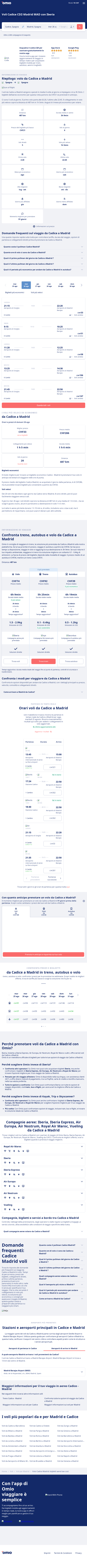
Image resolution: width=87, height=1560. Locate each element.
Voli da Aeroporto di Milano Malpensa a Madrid (22, 1461)
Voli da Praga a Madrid (11, 1456)
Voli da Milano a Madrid (12, 1431)
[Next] (81, 285)
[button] (52, 26)
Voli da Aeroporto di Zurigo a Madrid (45, 1451)
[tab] (15, 292)
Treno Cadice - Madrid (12, 1398)
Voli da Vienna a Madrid (12, 1451)
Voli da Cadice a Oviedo (40, 1426)
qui (68, 887)
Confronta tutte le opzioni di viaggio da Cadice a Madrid (64, 1399)
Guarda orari (22, 464)
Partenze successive (52, 878)
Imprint (47, 1553)
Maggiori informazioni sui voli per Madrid (62, 1404)
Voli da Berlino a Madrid (40, 1441)
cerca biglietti (22, 435)
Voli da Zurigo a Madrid (67, 1426)
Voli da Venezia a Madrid (67, 1461)
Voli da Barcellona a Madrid (69, 1436)
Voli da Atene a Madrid (67, 1451)
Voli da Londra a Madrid (12, 1441)
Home (4, 1471)
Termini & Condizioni (63, 1553)
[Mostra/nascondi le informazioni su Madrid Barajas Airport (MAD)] (82, 1372)
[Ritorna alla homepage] (6, 3)
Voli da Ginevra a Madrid (67, 1431)
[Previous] (9, 995)
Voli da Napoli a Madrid (67, 1456)
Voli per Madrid (22, 1471)
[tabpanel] (43, 938)
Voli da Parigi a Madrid (39, 1431)
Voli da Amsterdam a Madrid (14, 1446)
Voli (11, 1471)
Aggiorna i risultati (42, 732)
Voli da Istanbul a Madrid (40, 1446)
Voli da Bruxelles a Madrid (41, 1461)
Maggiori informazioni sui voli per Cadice (20, 1404)
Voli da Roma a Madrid (39, 1436)
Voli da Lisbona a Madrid (40, 1456)
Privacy (78, 1553)
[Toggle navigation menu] (83, 3)
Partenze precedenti (35, 878)
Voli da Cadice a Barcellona (13, 1426)
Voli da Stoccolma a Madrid (69, 1446)
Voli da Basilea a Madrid (12, 1436)
